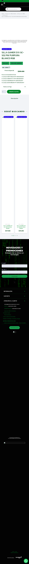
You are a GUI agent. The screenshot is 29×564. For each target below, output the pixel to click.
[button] (2, 4)
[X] (15, 282)
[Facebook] (21, 282)
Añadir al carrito (14, 91)
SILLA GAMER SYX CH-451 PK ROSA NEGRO (7, 227)
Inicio (3, 13)
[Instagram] (8, 282)
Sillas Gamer (13, 13)
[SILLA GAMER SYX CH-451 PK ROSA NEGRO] (7, 169)
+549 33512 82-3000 (16, 308)
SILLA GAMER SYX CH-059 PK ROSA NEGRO (21, 227)
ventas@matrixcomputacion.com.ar (11, 304)
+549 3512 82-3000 (12, 306)
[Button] (24, 9)
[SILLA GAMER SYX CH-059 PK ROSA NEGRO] (21, 169)
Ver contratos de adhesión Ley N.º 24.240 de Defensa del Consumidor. (14, 438)
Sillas (23, 13)
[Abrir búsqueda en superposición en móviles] (13, 9)
